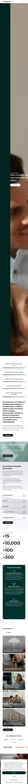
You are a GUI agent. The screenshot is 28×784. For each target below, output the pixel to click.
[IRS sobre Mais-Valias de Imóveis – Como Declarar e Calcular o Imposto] (14, 717)
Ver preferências (14, 780)
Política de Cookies (9, 782)
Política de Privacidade (17, 782)
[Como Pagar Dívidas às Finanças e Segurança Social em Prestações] (14, 663)
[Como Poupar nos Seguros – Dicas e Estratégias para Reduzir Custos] (14, 644)
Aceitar (14, 772)
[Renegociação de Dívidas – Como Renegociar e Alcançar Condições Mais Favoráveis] (14, 699)
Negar (14, 776)
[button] (25, 1)
